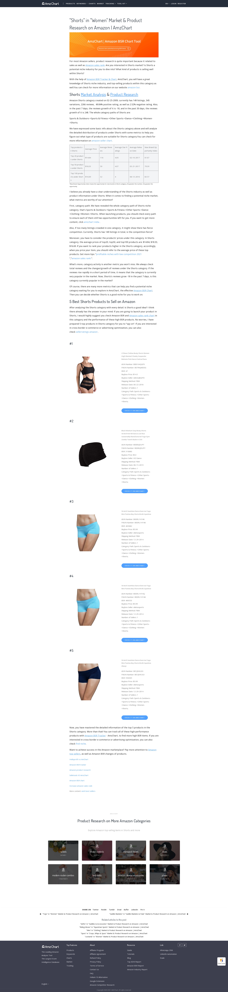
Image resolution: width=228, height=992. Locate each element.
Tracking (69, 965)
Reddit (104, 909)
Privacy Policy (95, 962)
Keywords (70, 954)
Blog (129, 958)
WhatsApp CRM (166, 950)
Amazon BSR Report (135, 965)
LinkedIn (134, 909)
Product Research (124, 94)
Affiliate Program (97, 950)
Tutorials (130, 954)
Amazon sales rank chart (141, 315)
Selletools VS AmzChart (78, 775)
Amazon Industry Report (137, 969)
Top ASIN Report (134, 962)
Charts (92, 3)
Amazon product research (80, 770)
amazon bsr (134, 87)
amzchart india (91, 222)
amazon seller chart (102, 140)
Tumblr (112, 909)
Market (100, 3)
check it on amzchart (135, 411)
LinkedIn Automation (168, 954)
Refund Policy (95, 958)
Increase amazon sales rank (80, 786)
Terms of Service (97, 965)
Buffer (126, 909)
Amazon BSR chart (76, 780)
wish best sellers (88, 791)
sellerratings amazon (86, 331)
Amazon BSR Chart (142, 290)
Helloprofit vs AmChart (78, 759)
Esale (162, 958)
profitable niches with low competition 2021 (119, 254)
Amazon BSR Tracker (95, 735)
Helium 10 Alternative (99, 977)
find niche (81, 743)
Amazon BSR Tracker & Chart (101, 79)
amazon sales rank (81, 258)
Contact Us (94, 969)
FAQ (91, 973)
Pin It (142, 909)
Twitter (96, 909)
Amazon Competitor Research (102, 985)
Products (70, 3)
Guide (129, 950)
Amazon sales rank (95, 65)
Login (173, 3)
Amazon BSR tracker (77, 765)
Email (119, 909)
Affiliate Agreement (98, 954)
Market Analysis (93, 94)
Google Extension (97, 981)
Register (182, 3)
